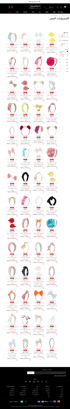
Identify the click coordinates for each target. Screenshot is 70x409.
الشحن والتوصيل (35, 390)
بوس (62, 390)
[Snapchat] (34, 381)
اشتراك (30, 372)
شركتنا (24, 388)
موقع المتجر (24, 390)
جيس (62, 392)
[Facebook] (46, 381)
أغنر (62, 388)
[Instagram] (38, 381)
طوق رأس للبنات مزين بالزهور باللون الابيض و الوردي (12, 73)
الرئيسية (67, 15)
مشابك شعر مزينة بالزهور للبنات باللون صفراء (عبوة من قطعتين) (51, 49)
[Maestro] (54, 401)
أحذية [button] (17, 12)
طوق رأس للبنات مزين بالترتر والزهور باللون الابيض (38, 259)
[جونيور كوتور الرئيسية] (35, 6)
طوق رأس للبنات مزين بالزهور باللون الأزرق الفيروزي (25, 164)
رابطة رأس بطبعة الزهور (38, 140)
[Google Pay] (26, 401)
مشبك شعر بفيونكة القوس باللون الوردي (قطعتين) (12, 188)
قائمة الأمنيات (12, 390)
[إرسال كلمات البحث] (45, 7)
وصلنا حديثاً (48, 388)
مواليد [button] (54, 12)
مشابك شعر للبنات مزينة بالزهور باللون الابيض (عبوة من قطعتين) (38, 283)
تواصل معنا (36, 388)
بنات (59, 15)
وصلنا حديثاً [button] (60, 12)
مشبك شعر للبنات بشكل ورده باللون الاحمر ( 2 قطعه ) (12, 234)
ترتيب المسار (12, 392)
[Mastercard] (58, 401)
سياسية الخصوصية (22, 392)
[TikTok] (26, 381)
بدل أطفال (48, 390)
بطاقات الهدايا (35, 394)
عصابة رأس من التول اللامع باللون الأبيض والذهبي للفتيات (12, 355)
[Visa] (50, 401)
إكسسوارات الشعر (54, 15)
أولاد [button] (33, 12)
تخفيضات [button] (9, 12)
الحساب (12, 388)
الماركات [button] (25, 12)
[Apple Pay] (46, 401)
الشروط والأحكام (23, 394)
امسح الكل (66, 40)
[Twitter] (42, 381)
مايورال (61, 394)
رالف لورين (61, 396)
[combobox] (49, 7)
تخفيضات (63, 15)
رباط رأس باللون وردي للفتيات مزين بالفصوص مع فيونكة (12, 307)
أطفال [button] (46, 12)
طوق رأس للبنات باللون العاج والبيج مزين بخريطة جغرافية (38, 331)
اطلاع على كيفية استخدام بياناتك (60, 375)
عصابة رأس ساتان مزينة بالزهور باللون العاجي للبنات (25, 355)
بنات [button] (40, 12)
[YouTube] (30, 381)
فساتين (48, 392)
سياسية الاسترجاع (35, 392)
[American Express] (42, 401)
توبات (49, 394)
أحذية (49, 396)
